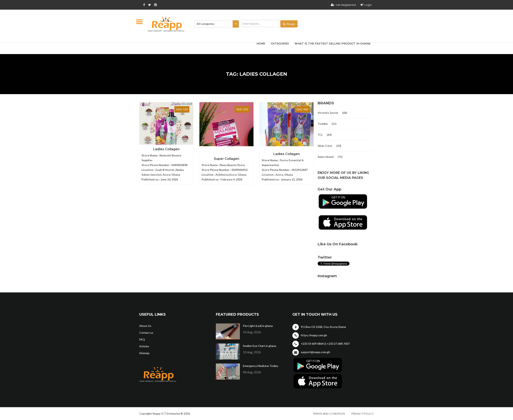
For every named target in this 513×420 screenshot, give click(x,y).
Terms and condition (329, 413)
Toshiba (323, 123)
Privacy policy (362, 413)
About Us (145, 325)
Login (368, 4)
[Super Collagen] (226, 124)
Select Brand (326, 156)
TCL (320, 134)
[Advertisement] (198, 48)
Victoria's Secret (328, 112)
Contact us (146, 332)
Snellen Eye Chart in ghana (259, 345)
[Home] (166, 24)
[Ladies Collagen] (166, 124)
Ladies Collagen (166, 149)
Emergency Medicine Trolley (260, 366)
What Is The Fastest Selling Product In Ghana (333, 43)
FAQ (142, 339)
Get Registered (346, 4)
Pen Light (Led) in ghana (258, 325)
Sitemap (144, 353)
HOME (260, 43)
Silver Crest (325, 145)
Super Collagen (226, 159)
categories (280, 43)
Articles (144, 346)
